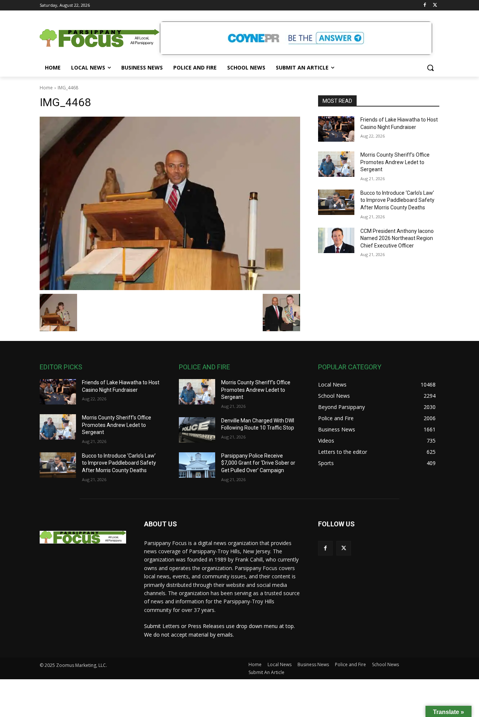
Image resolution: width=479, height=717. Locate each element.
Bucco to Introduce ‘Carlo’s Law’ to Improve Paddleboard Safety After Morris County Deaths (397, 200)
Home (46, 87)
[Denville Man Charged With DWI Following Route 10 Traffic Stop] (197, 430)
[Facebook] (424, 5)
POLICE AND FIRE (204, 367)
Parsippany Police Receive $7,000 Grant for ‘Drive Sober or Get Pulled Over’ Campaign (258, 463)
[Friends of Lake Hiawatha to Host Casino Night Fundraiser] (336, 129)
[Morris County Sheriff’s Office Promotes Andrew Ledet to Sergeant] (336, 164)
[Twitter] (435, 5)
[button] (430, 68)
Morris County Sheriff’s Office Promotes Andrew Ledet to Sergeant (395, 162)
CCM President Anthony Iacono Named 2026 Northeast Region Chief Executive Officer (397, 238)
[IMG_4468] (170, 203)
